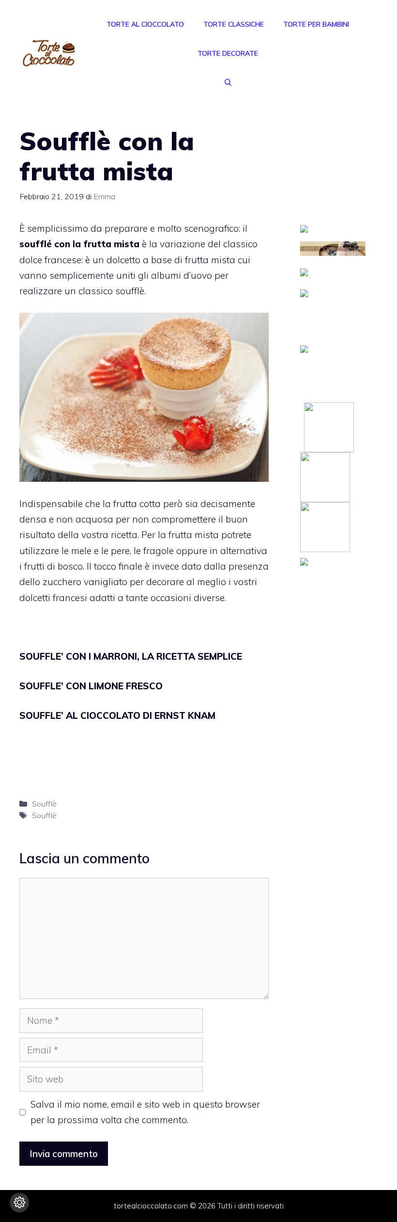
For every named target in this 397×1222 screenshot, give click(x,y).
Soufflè (44, 804)
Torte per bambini (316, 24)
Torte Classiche (233, 24)
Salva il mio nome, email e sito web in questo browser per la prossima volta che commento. (145, 1112)
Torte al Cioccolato (145, 24)
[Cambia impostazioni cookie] (19, 1202)
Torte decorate (228, 53)
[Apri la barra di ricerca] (228, 82)
